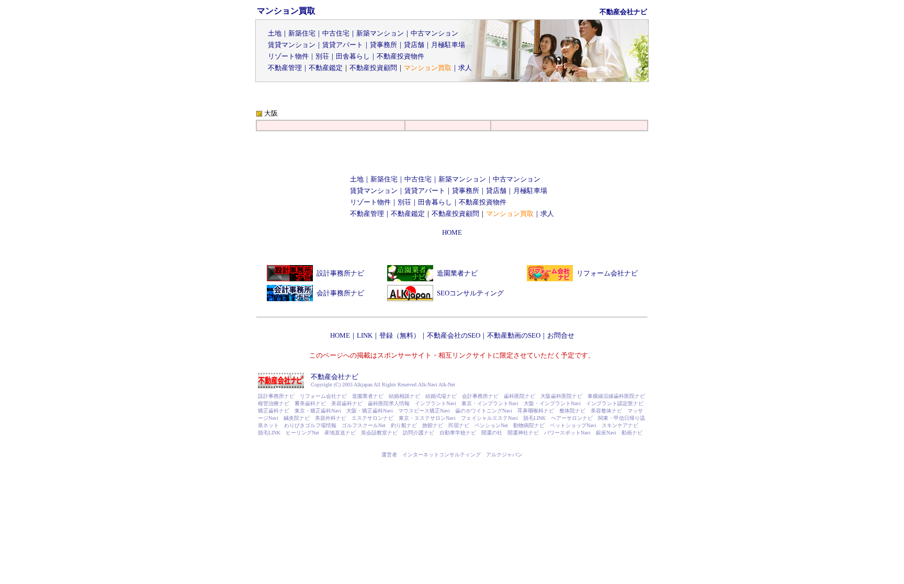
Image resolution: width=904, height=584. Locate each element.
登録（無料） (399, 335)
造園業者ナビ (457, 273)
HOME (452, 232)
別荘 (322, 56)
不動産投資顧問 (373, 68)
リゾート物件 (288, 56)
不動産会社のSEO (453, 335)
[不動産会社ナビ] (281, 386)
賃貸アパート (342, 45)
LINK (364, 335)
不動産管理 (285, 68)
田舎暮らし (353, 56)
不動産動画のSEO (513, 335)
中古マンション (434, 33)
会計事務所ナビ (340, 293)
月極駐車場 (448, 45)
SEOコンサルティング (470, 293)
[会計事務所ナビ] (290, 299)
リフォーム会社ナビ (607, 273)
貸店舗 (414, 45)
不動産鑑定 (326, 68)
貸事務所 (383, 45)
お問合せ (560, 335)
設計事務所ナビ (340, 273)
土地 (274, 33)
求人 (465, 68)
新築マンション (380, 33)
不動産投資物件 (400, 56)
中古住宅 (335, 33)
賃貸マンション (291, 45)
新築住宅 (301, 33)
